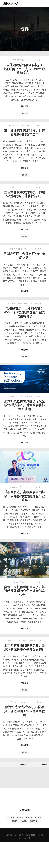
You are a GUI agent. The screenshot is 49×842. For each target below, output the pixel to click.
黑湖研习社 (33, 821)
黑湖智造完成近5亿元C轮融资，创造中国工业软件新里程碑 (24, 711)
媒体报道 (24, 113)
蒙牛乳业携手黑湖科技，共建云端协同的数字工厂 (24, 133)
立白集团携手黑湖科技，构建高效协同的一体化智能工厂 (24, 194)
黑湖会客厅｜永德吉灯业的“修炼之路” (25, 256)
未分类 (38, 60)
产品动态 (11, 817)
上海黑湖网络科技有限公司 (24, 835)
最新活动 (38, 249)
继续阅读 (24, 106)
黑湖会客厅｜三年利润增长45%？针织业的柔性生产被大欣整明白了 (24, 312)
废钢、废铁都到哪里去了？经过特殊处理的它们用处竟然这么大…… (24, 591)
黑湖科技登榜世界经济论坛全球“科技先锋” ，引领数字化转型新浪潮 (24, 405)
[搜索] (39, 3)
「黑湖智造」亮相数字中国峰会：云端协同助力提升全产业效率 (24, 496)
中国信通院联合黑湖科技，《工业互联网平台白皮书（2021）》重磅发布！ (24, 69)
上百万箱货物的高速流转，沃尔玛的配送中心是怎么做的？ (24, 647)
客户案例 (24, 690)
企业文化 (20, 817)
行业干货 (24, 821)
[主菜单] (44, 3)
